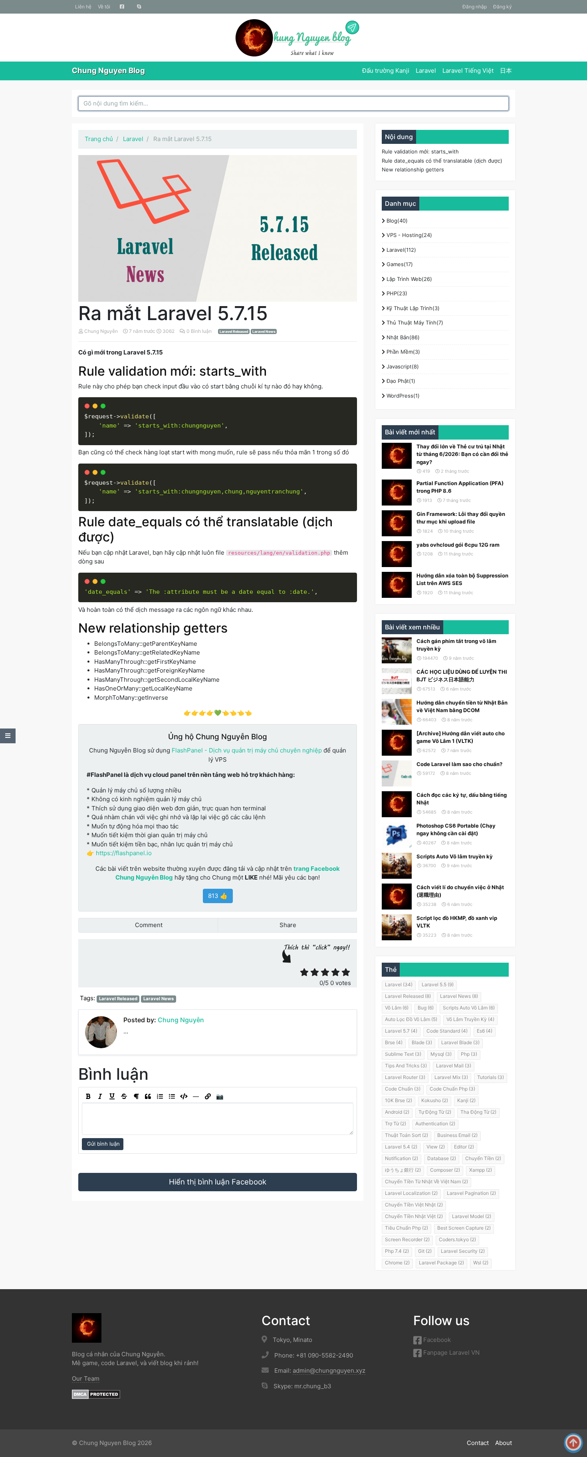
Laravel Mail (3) (453, 1066)
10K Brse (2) (398, 1100)
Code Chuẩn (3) (402, 1089)
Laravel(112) (400, 250)
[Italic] (100, 1097)
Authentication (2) (435, 1124)
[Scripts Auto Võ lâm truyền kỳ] (397, 866)
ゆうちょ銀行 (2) (403, 1170)
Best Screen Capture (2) (464, 1228)
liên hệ (83, 7)
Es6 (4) (484, 1031)
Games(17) (399, 264)
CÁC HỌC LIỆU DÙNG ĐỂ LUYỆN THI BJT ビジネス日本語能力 (461, 676)
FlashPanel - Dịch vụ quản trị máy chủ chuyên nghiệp (247, 750)
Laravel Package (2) (441, 1263)
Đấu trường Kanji (385, 70)
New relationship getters (413, 169)
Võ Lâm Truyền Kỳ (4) (470, 1019)
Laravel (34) (398, 984)
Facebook (436, 1340)
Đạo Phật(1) (400, 381)
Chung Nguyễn (101, 331)
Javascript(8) (402, 366)
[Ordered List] (160, 1097)
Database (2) (441, 1158)
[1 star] (304, 972)
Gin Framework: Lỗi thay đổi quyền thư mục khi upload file (460, 518)
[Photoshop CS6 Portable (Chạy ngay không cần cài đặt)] (397, 835)
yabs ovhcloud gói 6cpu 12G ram (458, 544)
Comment (148, 925)
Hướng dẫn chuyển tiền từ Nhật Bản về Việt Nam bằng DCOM (462, 706)
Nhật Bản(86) (402, 337)
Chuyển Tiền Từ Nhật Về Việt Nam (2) (426, 1181)
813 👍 (218, 896)
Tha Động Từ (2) (478, 1112)
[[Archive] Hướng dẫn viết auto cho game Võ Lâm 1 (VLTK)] (397, 743)
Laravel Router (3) (405, 1077)
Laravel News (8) (459, 996)
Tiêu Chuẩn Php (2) (406, 1228)
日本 (506, 70)
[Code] (184, 1097)
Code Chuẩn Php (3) (452, 1089)
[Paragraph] (136, 1097)
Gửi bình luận (102, 1144)
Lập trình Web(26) (408, 279)
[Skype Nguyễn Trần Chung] (139, 7)
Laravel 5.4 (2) (401, 1147)
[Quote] (148, 1097)
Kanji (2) (466, 1100)
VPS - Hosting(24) (408, 235)
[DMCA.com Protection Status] (96, 1394)
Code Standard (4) (447, 1031)
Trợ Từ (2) (395, 1124)
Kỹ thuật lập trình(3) (412, 308)
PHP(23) (396, 293)
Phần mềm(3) (402, 351)
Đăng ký (502, 7)
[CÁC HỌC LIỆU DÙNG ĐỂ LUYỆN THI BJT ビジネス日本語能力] (397, 681)
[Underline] (112, 1097)
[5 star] (346, 972)
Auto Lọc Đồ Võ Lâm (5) (411, 1019)
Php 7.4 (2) (397, 1251)
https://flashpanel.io (124, 853)
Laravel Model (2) (471, 1216)
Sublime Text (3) (403, 1054)
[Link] (208, 1097)
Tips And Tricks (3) (406, 1066)
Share (287, 925)
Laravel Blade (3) (460, 1042)
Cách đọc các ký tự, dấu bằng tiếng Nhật (461, 799)
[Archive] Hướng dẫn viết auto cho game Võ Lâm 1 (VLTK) (460, 737)
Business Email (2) (457, 1135)
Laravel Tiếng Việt (468, 70)
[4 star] (335, 972)
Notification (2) (401, 1158)
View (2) (435, 1147)
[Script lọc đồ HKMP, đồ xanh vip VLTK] (397, 927)
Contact (478, 1443)
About (503, 1443)
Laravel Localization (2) (411, 1193)
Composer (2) (445, 1170)
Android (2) (397, 1112)
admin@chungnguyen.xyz (329, 1370)
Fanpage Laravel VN (451, 1352)
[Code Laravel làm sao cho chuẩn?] (397, 773)
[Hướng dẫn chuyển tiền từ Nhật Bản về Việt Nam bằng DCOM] (397, 712)
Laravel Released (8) (408, 996)
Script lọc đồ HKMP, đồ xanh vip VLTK (456, 922)
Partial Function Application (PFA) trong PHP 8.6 (460, 487)
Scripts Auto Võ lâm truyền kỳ (454, 856)
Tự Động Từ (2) (434, 1112)
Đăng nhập (474, 7)
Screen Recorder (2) (407, 1239)
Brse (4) (394, 1042)
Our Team (85, 1378)
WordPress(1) (402, 395)
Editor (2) (464, 1147)
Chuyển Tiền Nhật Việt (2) (414, 1216)
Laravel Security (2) (463, 1251)
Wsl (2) (480, 1263)
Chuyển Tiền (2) (483, 1158)
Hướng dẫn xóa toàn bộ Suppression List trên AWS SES (462, 579)
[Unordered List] (172, 1097)
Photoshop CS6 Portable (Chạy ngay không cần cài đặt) (456, 829)
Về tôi (104, 7)
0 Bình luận (199, 331)
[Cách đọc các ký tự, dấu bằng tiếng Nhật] (397, 804)
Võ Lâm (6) (397, 1008)
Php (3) (469, 1054)
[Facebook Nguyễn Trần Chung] (122, 7)
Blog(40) (396, 220)
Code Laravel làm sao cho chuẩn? (459, 764)
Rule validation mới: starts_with (420, 151)
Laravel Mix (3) (451, 1077)
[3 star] (325, 972)
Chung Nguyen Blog (108, 70)
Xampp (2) (480, 1170)
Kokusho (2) (434, 1100)
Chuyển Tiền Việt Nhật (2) (414, 1205)
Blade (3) (422, 1042)
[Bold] (88, 1097)
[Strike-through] (124, 1097)
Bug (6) (426, 1008)
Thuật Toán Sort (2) (406, 1135)
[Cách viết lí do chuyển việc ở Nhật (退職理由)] (397, 897)
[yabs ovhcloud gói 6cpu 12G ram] (397, 554)
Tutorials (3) (490, 1077)
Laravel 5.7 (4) (401, 1031)
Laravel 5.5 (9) (438, 984)
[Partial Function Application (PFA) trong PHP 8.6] (397, 493)
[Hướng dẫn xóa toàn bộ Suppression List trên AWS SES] (397, 585)
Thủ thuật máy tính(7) (414, 322)
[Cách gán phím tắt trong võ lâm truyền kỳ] (397, 650)
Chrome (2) (397, 1263)
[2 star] (314, 972)
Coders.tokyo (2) (457, 1239)
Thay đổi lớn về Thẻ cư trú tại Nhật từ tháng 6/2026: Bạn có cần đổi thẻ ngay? (462, 454)
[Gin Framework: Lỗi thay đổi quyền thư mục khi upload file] (397, 523)
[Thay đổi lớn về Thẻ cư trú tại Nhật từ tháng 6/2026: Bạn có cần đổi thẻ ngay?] (397, 456)
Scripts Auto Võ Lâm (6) (469, 1008)
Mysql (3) (441, 1054)
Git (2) (425, 1251)
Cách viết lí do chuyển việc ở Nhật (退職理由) (460, 891)
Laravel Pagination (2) (471, 1193)
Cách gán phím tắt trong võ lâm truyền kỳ (456, 645)
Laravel (426, 70)
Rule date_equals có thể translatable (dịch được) (442, 160)
